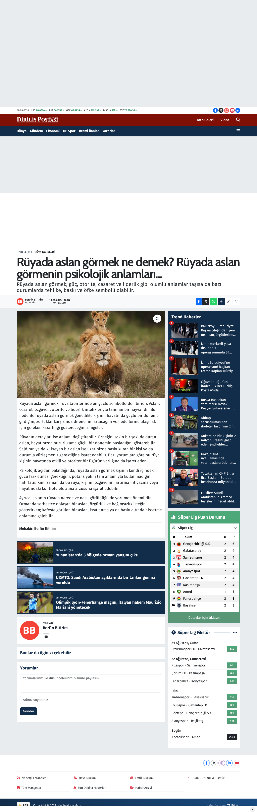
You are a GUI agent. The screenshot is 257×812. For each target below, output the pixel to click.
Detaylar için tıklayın (204, 618)
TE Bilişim (233, 805)
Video (224, 120)
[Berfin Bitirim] (29, 630)
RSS (25, 805)
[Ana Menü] (238, 131)
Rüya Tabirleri (45, 252)
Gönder (28, 711)
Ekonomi (53, 131)
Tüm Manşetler (31, 788)
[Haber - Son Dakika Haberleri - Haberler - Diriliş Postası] (38, 120)
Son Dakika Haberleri (92, 788)
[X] (214, 763)
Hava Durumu (88, 778)
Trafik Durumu (145, 778)
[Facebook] (206, 763)
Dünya (22, 131)
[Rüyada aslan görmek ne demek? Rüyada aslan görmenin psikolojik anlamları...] (91, 354)
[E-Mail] (46, 637)
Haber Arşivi (143, 788)
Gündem (36, 131)
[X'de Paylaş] (205, 301)
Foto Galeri (205, 120)
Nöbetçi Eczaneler (34, 778)
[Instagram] (221, 763)
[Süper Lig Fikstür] (235, 633)
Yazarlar (108, 131)
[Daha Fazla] (221, 301)
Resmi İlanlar (89, 131)
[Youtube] (237, 763)
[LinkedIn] (229, 763)
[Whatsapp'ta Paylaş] (213, 301)
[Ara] (238, 120)
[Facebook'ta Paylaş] (199, 301)
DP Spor (69, 131)
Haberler (23, 252)
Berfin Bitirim (55, 627)
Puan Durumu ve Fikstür (208, 778)
